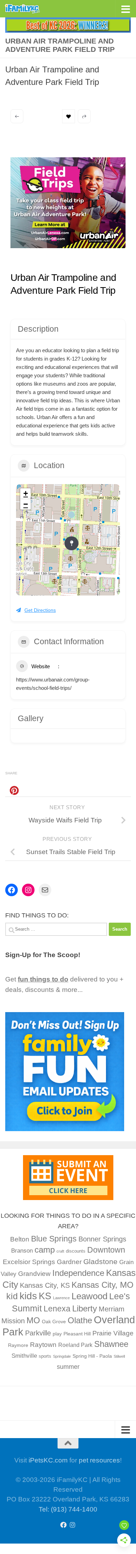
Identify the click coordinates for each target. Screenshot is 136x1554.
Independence (78, 1273)
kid (12, 1296)
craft (60, 1251)
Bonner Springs (102, 1239)
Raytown (43, 1344)
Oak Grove (54, 1321)
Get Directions (40, 610)
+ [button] (25, 493)
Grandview (34, 1273)
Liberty (84, 1308)
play (57, 1333)
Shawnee (111, 1344)
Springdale (62, 1356)
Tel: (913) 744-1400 (68, 1509)
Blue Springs (54, 1238)
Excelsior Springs (29, 1261)
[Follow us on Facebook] (63, 1525)
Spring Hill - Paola (92, 1356)
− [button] (25, 504)
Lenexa (57, 1308)
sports (45, 1356)
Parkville (38, 1333)
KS (45, 1296)
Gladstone (100, 1261)
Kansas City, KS (45, 1285)
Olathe (80, 1320)
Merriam (111, 1309)
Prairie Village (113, 1333)
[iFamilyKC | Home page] (28, 9)
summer (68, 1366)
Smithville (24, 1355)
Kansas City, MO (102, 1284)
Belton (19, 1239)
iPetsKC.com (48, 1460)
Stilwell (119, 1356)
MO (33, 1320)
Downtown (106, 1249)
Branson (22, 1250)
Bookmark (68, 116)
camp (45, 1249)
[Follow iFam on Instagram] (72, 1525)
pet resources (99, 1460)
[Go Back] (16, 116)
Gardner (69, 1261)
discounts (75, 1251)
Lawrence (61, 1298)
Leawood (89, 1296)
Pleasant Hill (77, 1333)
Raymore (18, 1345)
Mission (13, 1321)
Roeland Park (75, 1345)
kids (28, 1296)
